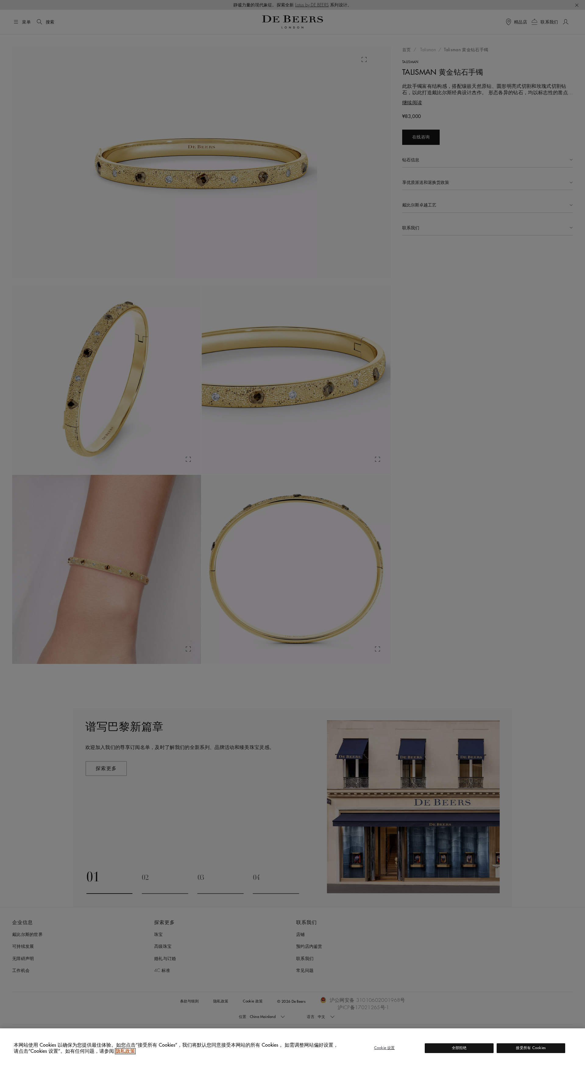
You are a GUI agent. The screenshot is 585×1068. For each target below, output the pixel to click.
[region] (292, 1048)
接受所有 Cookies (531, 1048)
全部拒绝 (459, 1048)
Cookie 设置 (384, 1048)
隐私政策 (125, 1051)
